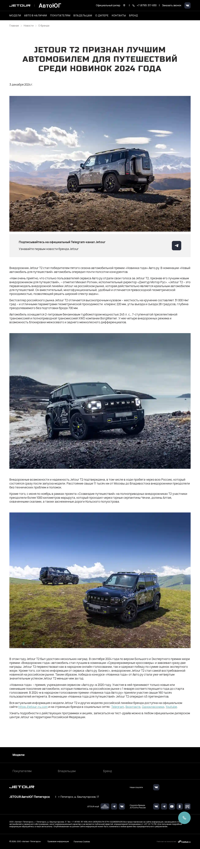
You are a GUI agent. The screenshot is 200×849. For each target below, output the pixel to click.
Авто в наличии (35, 15)
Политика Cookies (82, 841)
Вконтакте (132, 707)
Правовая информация (58, 841)
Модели (18, 755)
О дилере (102, 15)
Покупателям (22, 771)
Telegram (117, 707)
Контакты (119, 15)
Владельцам (67, 771)
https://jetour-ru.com (33, 707)
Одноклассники (153, 707)
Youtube (171, 707)
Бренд (107, 771)
